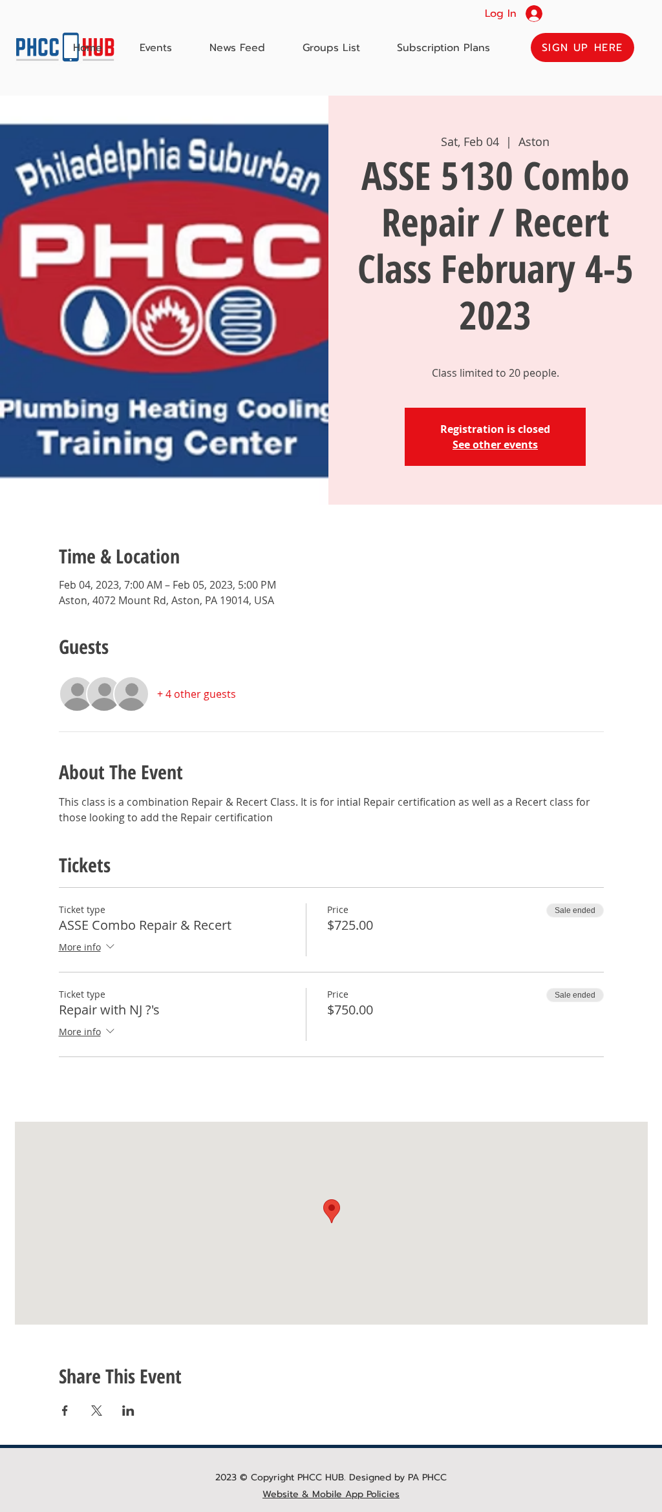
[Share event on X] (97, 1410)
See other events (495, 444)
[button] (582, 47)
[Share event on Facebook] (65, 1410)
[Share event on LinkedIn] (128, 1410)
